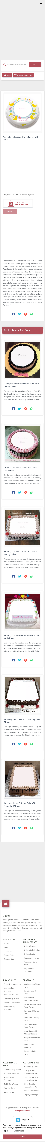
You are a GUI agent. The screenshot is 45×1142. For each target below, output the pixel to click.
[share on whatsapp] (31, 315)
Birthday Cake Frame (24, 75)
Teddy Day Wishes (11, 1084)
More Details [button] (19, 1131)
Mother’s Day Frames (12, 1003)
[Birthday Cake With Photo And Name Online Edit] (22, 443)
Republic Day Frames (31, 1067)
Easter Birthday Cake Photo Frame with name (20, 138)
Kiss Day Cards (9, 1088)
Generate (10, 211)
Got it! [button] (22, 1137)
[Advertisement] (22, 28)
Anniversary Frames (31, 958)
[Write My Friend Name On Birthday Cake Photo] (22, 695)
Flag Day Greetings (31, 1095)
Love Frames (9, 1092)
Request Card (9, 959)
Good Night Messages (12, 984)
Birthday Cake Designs (32, 950)
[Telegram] (22, 1119)
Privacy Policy (9, 955)
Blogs (6, 947)
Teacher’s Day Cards (11, 995)
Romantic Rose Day (11, 1073)
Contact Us (8, 951)
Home (8, 75)
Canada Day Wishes (31, 1091)
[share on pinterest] (25, 315)
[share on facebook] (13, 315)
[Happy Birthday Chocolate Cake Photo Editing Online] (22, 359)
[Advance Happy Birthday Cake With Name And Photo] (22, 779)
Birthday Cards (29, 954)
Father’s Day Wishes (11, 999)
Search (35, 64)
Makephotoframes (22, 1111)
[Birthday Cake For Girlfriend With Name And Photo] (22, 611)
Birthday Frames (30, 946)
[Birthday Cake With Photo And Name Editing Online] (22, 527)
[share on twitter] (19, 315)
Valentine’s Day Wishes (12, 1070)
